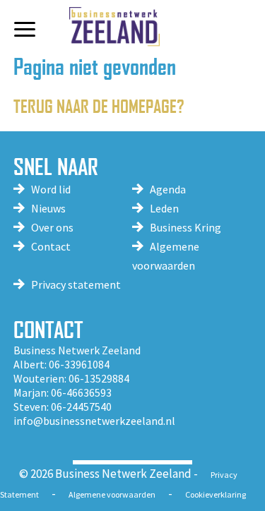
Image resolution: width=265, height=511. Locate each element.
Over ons (52, 227)
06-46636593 (81, 392)
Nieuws (48, 208)
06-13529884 (99, 378)
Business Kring (185, 227)
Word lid (51, 189)
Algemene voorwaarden (112, 494)
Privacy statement (76, 284)
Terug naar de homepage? (98, 105)
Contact (51, 246)
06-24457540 (81, 406)
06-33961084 (79, 364)
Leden (164, 208)
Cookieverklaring (215, 494)
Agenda (168, 189)
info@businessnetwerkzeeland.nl (94, 421)
